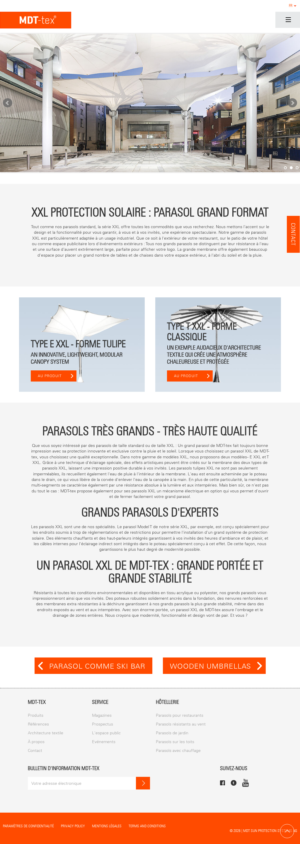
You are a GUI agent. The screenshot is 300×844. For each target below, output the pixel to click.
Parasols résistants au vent (181, 724)
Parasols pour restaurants (179, 715)
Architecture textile (45, 733)
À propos (36, 741)
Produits (35, 715)
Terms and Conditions (147, 826)
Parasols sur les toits (175, 741)
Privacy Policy (73, 826)
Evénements (103, 741)
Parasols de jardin (172, 733)
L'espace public (106, 733)
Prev (7, 103)
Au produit (50, 376)
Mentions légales (107, 826)
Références (38, 724)
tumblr (233, 783)
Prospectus (102, 724)
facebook (222, 782)
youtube (245, 782)
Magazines (102, 715)
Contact (293, 234)
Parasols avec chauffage (178, 750)
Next (292, 103)
